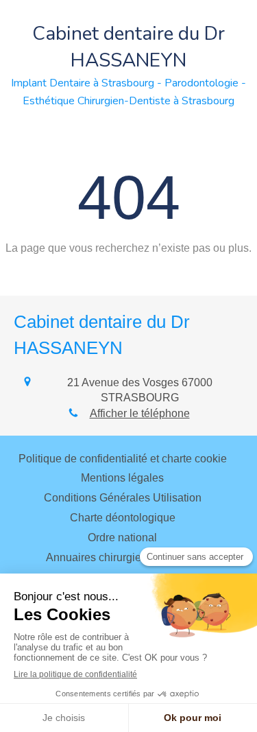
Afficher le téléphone (140, 413)
